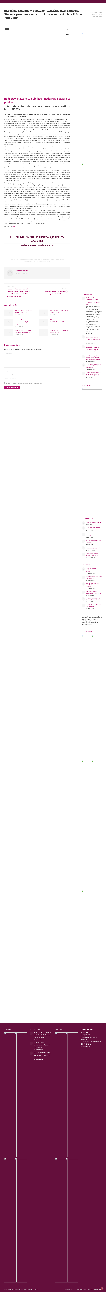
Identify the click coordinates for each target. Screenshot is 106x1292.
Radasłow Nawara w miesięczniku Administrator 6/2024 (24, 311)
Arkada (15, 259)
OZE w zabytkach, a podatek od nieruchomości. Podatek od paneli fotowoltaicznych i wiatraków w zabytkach (94, 348)
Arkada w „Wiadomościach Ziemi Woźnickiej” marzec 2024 (59, 321)
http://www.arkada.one (21, 273)
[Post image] (8, 313)
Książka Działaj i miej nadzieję (48, 259)
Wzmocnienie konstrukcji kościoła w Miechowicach (92, 554)
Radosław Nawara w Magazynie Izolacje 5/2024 (59, 311)
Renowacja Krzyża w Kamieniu (93, 522)
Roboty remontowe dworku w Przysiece (93, 541)
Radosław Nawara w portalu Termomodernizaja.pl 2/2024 (23, 331)
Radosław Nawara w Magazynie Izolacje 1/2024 (59, 331)
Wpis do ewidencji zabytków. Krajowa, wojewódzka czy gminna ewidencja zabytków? (93, 357)
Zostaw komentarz (51, 257)
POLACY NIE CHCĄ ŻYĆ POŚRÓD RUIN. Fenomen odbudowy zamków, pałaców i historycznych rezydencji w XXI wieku (93, 301)
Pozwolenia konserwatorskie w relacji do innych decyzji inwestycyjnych (93, 366)
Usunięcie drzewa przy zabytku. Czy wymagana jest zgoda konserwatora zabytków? (93, 374)
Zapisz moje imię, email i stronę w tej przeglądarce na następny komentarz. (24, 383)
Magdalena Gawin (59, 259)
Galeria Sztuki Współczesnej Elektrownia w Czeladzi (93, 547)
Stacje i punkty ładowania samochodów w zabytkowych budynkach (23, 322)
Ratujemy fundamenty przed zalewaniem (93, 527)
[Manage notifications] (102, 1288)
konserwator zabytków (22, 259)
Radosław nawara (46, 261)
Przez (31, 257)
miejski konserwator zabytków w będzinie (33, 261)
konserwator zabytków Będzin (34, 259)
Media (7, 29)
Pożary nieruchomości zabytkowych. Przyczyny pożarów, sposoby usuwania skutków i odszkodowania (93, 338)
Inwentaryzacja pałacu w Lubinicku (92, 534)
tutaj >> (14, 226)
